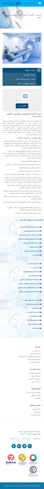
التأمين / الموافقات (34, 373)
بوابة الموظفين (35, 395)
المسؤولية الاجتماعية (33, 359)
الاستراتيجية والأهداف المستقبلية (29, 356)
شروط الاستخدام (26, 438)
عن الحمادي (36, 351)
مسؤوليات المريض (34, 379)
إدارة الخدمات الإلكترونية (9, 485)
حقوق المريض (35, 376)
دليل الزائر (37, 412)
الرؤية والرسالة (35, 353)
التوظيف (37, 398)
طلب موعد (21, 106)
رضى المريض (36, 381)
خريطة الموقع (36, 438)
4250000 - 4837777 (26, 434)
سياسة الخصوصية (14, 438)
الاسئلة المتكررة (35, 362)
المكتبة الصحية (35, 415)
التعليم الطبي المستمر (33, 392)
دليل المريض (36, 409)
